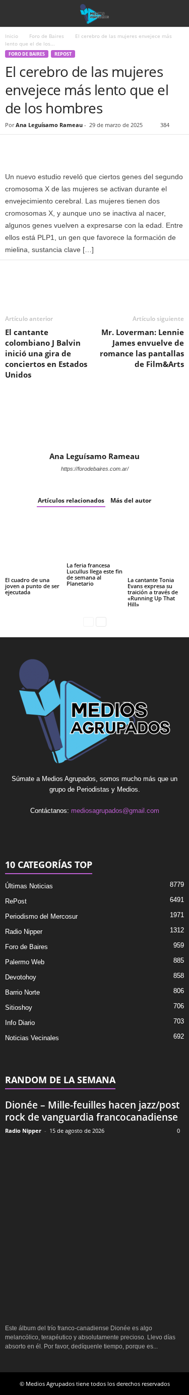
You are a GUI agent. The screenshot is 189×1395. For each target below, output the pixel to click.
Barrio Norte (22, 992)
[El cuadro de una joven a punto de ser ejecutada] (33, 546)
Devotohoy (20, 977)
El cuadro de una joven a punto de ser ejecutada (32, 586)
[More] (131, 150)
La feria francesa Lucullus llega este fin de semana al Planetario (94, 574)
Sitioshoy (18, 1007)
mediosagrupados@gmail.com (115, 810)
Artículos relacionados (71, 500)
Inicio (11, 35)
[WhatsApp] (61, 150)
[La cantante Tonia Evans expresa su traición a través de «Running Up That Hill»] (156, 546)
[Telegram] (108, 150)
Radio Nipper (23, 931)
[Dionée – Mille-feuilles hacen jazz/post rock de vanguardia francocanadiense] (94, 1230)
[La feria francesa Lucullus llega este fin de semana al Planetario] (95, 539)
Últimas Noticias (29, 886)
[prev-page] (88, 621)
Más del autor (130, 500)
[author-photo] (94, 422)
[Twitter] (38, 150)
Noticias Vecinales (32, 1038)
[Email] (85, 150)
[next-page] (101, 621)
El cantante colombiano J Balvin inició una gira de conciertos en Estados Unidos (46, 353)
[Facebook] (15, 150)
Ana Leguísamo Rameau (49, 125)
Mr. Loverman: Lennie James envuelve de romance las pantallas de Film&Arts (142, 348)
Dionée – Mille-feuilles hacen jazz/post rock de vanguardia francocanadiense (92, 1111)
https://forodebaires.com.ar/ (95, 469)
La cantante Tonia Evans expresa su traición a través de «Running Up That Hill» (153, 592)
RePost (63, 54)
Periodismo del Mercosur (41, 916)
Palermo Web (24, 962)
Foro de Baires (46, 35)
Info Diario (20, 1023)
